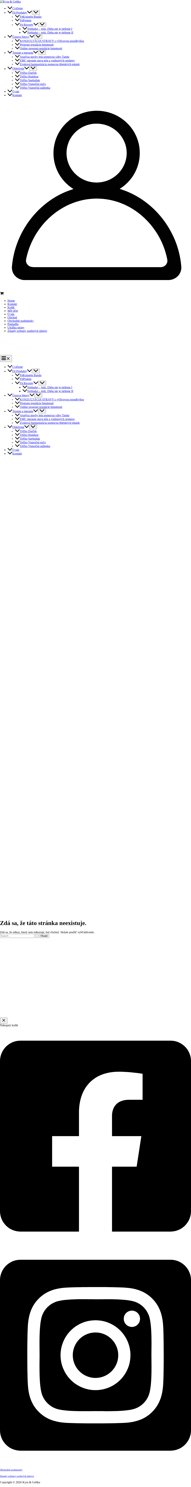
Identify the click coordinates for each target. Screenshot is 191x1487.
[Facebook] (95, 1244)
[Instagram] (95, 1463)
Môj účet (12, 310)
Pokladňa (12, 324)
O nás (10, 314)
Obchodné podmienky (20, 320)
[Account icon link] (95, 289)
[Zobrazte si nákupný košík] (95, 294)
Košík (11, 307)
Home (11, 300)
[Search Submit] (36, 936)
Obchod (12, 317)
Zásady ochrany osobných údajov (27, 330)
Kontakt (12, 304)
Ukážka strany (15, 327)
